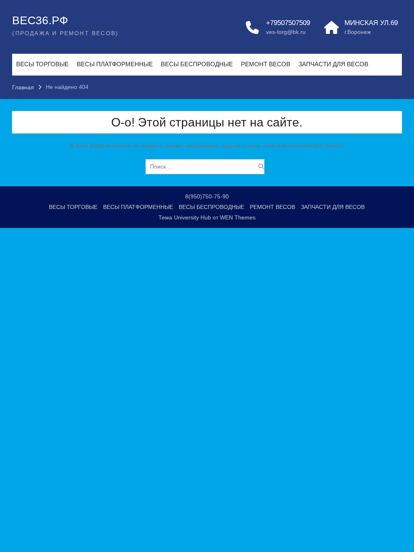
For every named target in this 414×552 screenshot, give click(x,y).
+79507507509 (288, 23)
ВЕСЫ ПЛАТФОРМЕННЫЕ (115, 64)
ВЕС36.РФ (40, 20)
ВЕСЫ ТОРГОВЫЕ (42, 64)
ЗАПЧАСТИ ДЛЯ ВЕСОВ (333, 64)
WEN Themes (238, 217)
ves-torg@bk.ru (286, 32)
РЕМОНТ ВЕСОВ (265, 64)
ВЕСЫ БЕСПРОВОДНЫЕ (197, 64)
